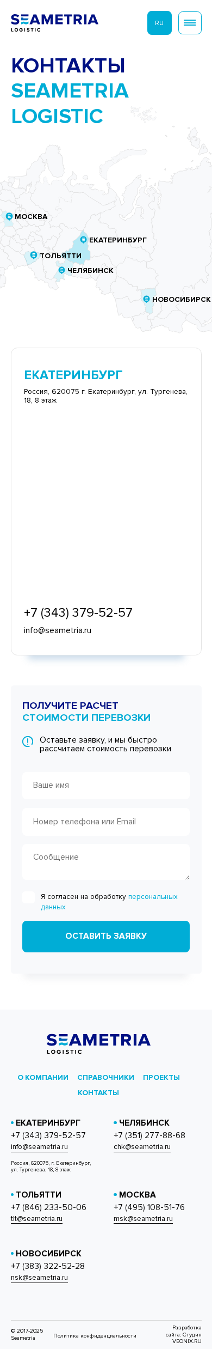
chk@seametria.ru (142, 1147)
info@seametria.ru (39, 1147)
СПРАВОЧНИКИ (105, 1077)
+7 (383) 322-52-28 (48, 1267)
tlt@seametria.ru (37, 1218)
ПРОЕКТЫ (161, 1077)
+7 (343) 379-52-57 (48, 1136)
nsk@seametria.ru (39, 1277)
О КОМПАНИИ (42, 1077)
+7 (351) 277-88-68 (149, 1136)
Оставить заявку (106, 936)
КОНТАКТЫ (98, 1092)
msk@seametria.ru (143, 1218)
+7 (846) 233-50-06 (48, 1208)
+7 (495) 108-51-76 (149, 1208)
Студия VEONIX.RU (187, 1338)
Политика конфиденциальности (94, 1335)
